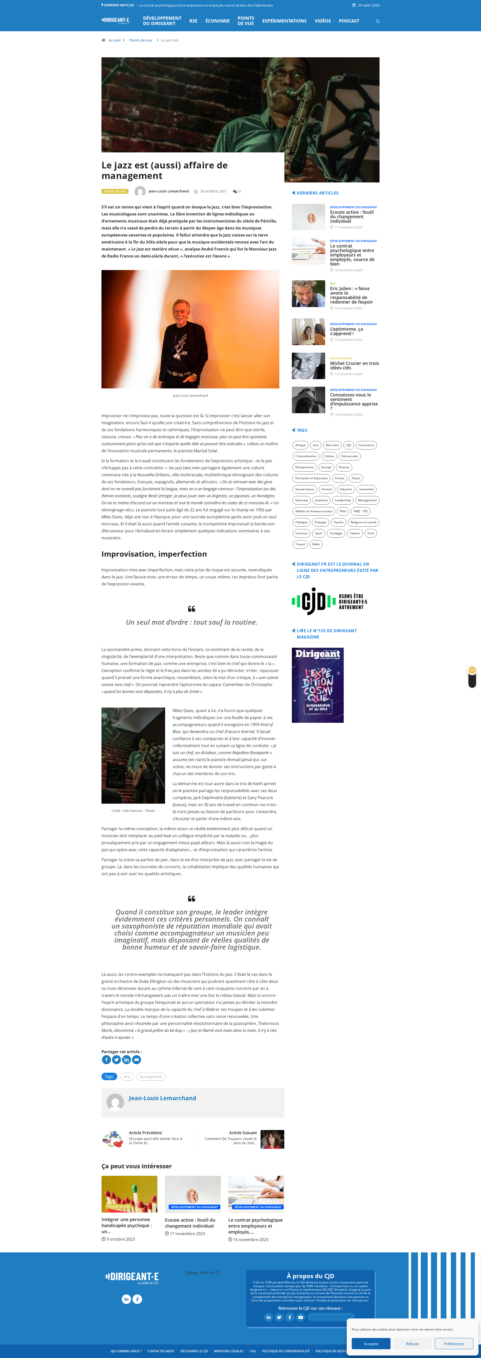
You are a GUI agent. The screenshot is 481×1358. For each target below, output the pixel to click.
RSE (193, 21)
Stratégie (336, 533)
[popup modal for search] (371, 21)
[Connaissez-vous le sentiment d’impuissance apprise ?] (308, 400)
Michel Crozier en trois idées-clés (354, 365)
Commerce (366, 445)
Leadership (343, 500)
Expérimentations (284, 21)
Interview (301, 500)
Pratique (320, 522)
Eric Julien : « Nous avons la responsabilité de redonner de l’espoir (351, 295)
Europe (326, 467)
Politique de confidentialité (286, 1351)
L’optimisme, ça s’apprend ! (346, 331)
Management (151, 1076)
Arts (127, 1076)
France (339, 478)
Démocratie (349, 456)
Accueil (115, 40)
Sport (318, 533)
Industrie (346, 489)
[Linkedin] (126, 1059)
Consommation (306, 456)
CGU (253, 1351)
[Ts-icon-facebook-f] (137, 1299)
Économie (217, 21)
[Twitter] (116, 1059)
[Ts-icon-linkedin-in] (126, 1299)
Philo (343, 511)
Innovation (366, 489)
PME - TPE (361, 511)
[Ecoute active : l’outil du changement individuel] (308, 217)
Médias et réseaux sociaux (313, 511)
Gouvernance (304, 489)
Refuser (412, 1343)
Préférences (454, 1343)
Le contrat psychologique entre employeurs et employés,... (214, 1226)
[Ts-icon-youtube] (300, 1317)
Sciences (301, 533)
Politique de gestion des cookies (343, 1351)
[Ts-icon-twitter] (279, 1317)
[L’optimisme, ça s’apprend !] (308, 331)
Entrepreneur (304, 467)
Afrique (300, 445)
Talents (355, 533)
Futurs (356, 478)
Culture (329, 456)
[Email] (136, 1059)
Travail (300, 544)
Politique (301, 522)
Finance (344, 467)
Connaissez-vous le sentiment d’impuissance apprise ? (354, 401)
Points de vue (246, 21)
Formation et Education (311, 478)
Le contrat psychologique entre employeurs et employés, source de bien (352, 255)
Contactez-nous (161, 1351)
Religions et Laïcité (364, 522)
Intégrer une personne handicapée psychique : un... (276, 1226)
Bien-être (332, 445)
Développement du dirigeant (162, 21)
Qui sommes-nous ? (126, 1351)
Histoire (326, 489)
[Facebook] (106, 1059)
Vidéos (323, 21)
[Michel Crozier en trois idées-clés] (308, 366)
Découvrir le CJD (194, 1351)
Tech (370, 533)
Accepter (371, 1343)
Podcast (349, 21)
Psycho (338, 522)
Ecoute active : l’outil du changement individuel (149, 1223)
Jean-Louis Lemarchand (169, 191)
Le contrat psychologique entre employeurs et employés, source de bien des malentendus (206, 5)
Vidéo (316, 544)
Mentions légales (229, 1351)
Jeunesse (321, 500)
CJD (348, 445)
